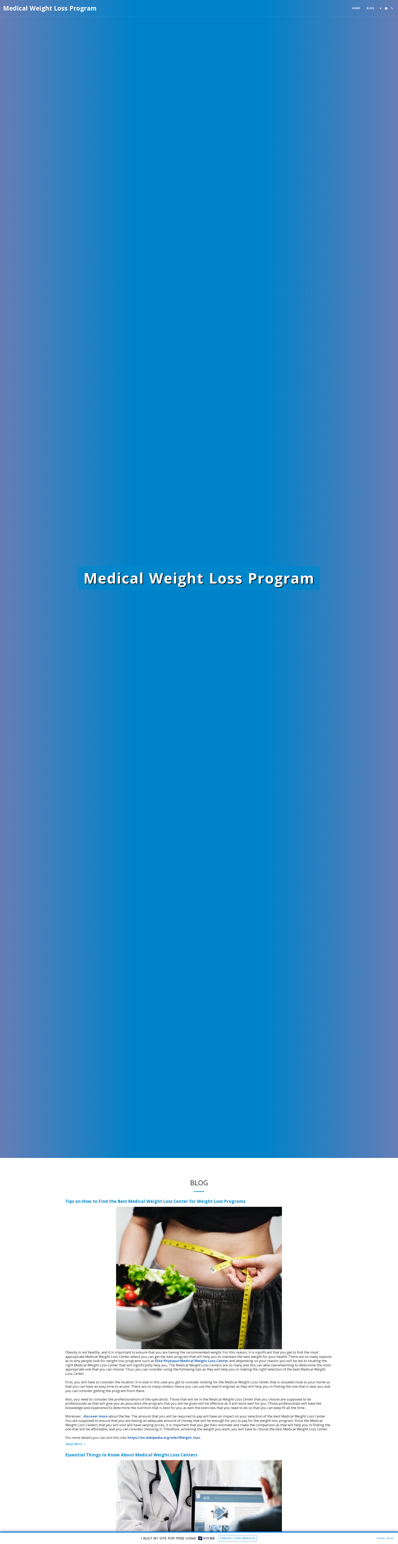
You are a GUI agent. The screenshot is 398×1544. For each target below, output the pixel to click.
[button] (380, 8)
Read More (74, 1444)
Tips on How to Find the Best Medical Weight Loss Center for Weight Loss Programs (155, 1201)
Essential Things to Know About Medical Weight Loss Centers (131, 1455)
